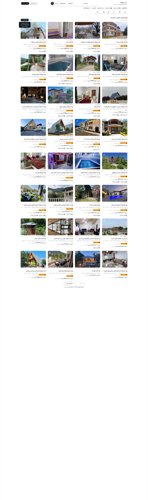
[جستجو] (52, 3)
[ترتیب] (30, 20)
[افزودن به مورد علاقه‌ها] (104, 24)
